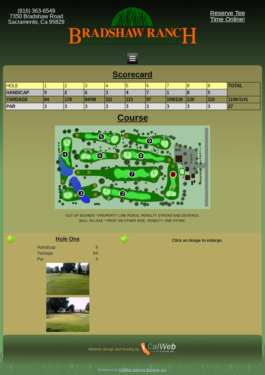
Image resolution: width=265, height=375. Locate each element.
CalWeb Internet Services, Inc (142, 370)
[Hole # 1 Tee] (68, 279)
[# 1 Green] (68, 315)
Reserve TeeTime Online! (227, 16)
